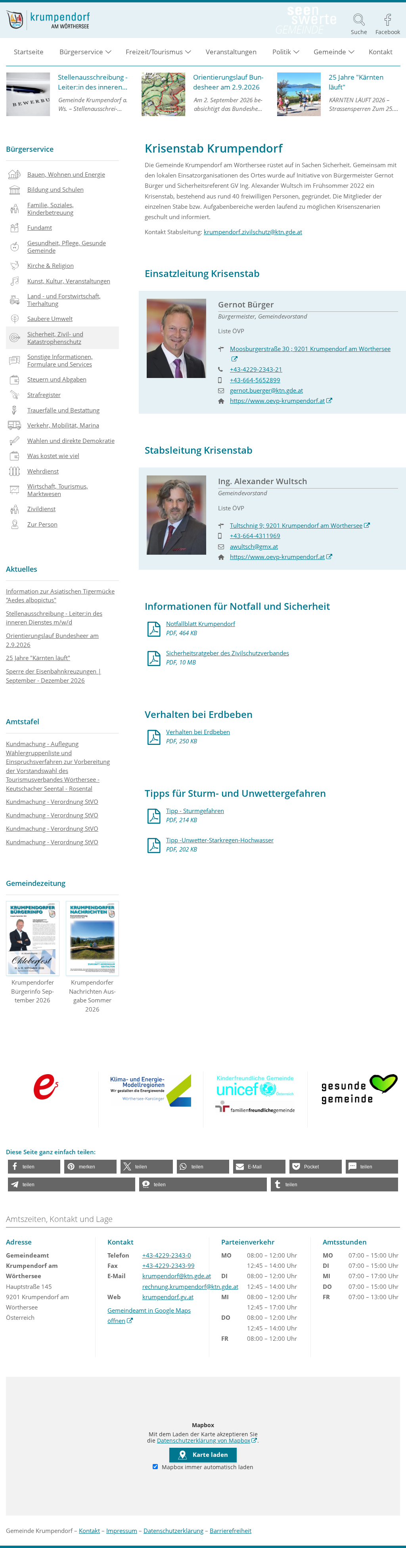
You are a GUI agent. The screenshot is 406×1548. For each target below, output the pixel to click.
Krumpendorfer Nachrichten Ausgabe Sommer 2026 (92, 995)
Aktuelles (21, 569)
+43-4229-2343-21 (256, 369)
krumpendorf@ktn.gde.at (176, 1276)
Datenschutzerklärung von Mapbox (207, 1440)
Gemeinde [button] (330, 51)
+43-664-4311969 (255, 536)
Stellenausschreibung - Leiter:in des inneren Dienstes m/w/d (54, 617)
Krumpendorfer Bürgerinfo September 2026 (32, 991)
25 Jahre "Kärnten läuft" (38, 658)
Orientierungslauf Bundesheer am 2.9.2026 (52, 640)
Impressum (121, 1531)
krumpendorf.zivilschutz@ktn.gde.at (253, 232)
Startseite (29, 51)
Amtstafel (22, 721)
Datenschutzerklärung (173, 1531)
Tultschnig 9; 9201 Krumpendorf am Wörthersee (300, 525)
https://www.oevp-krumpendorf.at (281, 401)
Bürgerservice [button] (81, 51)
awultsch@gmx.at (254, 546)
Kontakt (381, 51)
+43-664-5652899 (255, 380)
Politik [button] (281, 51)
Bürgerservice (30, 149)
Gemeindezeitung (35, 883)
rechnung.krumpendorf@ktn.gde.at (190, 1286)
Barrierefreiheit (230, 1531)
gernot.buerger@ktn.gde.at (266, 390)
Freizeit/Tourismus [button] (154, 51)
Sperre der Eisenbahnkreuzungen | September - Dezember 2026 (53, 675)
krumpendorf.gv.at (167, 1297)
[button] (34, 1167)
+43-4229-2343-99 (168, 1265)
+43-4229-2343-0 (166, 1255)
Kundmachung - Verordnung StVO (52, 801)
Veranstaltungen (231, 51)
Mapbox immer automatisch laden (206, 1467)
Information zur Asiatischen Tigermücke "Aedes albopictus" (60, 595)
